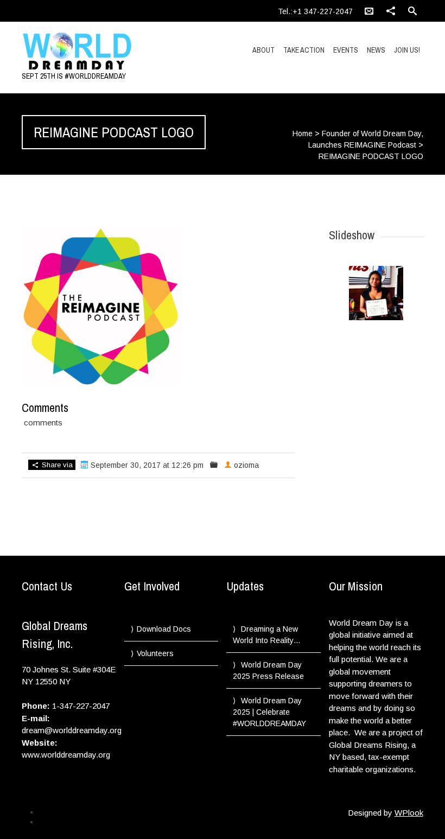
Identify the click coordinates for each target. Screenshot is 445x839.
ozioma (246, 465)
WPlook (409, 812)
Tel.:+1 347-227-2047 (315, 11)
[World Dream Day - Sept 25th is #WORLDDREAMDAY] (82, 52)
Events (345, 50)
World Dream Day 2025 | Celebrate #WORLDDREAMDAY (269, 712)
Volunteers (155, 653)
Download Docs (164, 629)
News (376, 50)
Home (303, 133)
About (263, 50)
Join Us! (407, 50)
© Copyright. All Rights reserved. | (87, 821)
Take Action (304, 50)
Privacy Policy (58, 812)
